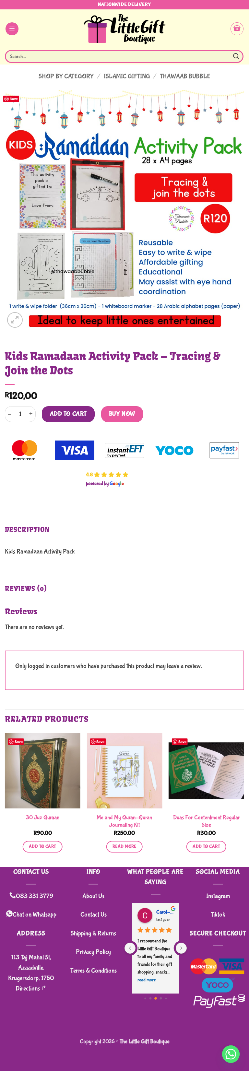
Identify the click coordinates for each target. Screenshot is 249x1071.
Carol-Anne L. (165, 912)
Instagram (218, 896)
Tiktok (218, 914)
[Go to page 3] (145, 998)
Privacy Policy (93, 952)
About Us (93, 896)
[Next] (244, 799)
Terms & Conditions (93, 970)
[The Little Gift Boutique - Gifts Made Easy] (124, 28)
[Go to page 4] (150, 998)
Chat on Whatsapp (34, 914)
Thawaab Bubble (185, 76)
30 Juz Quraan (42, 817)
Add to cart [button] (42, 846)
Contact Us (93, 914)
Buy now (122, 414)
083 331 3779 (34, 896)
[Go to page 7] (166, 998)
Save (14, 98)
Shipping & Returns (93, 933)
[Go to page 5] (155, 998)
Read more (124, 846)
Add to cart (68, 414)
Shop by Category (66, 76)
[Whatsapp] (231, 1054)
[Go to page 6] (161, 998)
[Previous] (5, 799)
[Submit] (236, 56)
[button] (12, 28)
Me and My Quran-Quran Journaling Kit (124, 821)
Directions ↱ (31, 988)
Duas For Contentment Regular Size (206, 821)
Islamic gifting (127, 76)
